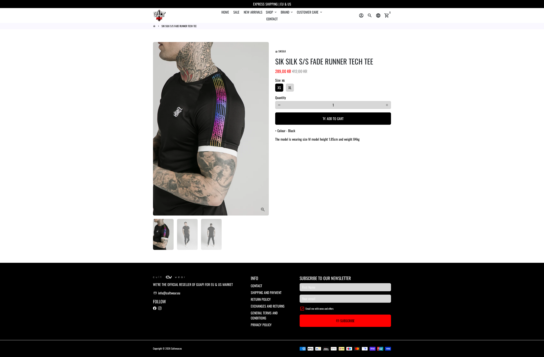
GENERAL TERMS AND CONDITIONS (264, 315)
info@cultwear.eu (166, 292)
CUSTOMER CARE (310, 12)
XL (289, 87)
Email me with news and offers (319, 308)
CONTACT (272, 18)
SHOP (271, 12)
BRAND (287, 12)
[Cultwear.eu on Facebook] (154, 308)
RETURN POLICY (261, 299)
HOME (225, 12)
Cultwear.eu (176, 348)
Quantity (280, 97)
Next (263, 129)
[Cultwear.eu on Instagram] (160, 308)
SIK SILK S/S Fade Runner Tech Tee (179, 26)
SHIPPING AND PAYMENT (266, 292)
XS (279, 87)
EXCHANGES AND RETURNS (268, 306)
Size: (280, 80)
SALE (236, 12)
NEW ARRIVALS (253, 12)
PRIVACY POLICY (261, 324)
